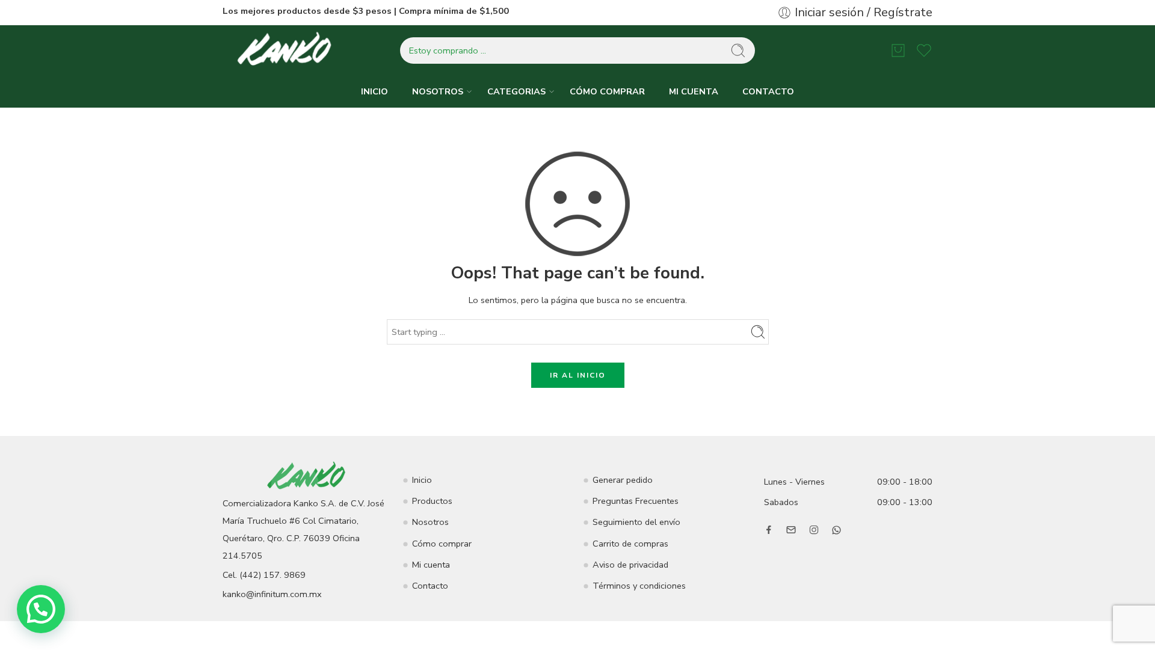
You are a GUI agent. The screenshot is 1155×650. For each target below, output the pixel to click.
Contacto (430, 586)
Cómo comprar (442, 544)
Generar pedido (623, 480)
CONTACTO (768, 91)
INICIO (374, 91)
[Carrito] (898, 50)
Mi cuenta (431, 565)
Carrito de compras (630, 544)
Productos (432, 501)
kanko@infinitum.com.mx (272, 594)
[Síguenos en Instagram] (813, 529)
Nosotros (430, 522)
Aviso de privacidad (630, 565)
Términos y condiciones (639, 586)
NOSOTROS (437, 91)
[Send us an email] (791, 529)
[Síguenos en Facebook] (769, 530)
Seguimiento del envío (636, 522)
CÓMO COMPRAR (607, 91)
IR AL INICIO (578, 375)
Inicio (422, 480)
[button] (41, 609)
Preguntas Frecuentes (636, 501)
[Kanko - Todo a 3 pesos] (286, 50)
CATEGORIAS (516, 91)
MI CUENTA (693, 91)
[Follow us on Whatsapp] (836, 530)
